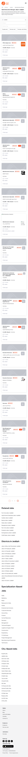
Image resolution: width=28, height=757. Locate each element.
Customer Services (6, 610)
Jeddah (11, 7)
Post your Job (5, 727)
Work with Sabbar (6, 714)
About (4, 710)
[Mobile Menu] (25, 3)
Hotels (3, 605)
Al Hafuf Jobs (5, 666)
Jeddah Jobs (5, 656)
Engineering (4, 633)
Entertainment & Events (7, 608)
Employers (5, 725)
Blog (4, 712)
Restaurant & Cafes (6, 603)
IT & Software (5, 635)
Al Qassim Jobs (5, 663)
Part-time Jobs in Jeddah (8, 528)
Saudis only (5, 29)
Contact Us (5, 718)
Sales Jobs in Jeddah (7, 523)
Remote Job (12, 29)
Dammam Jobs (5, 659)
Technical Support (6, 625)
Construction (5, 630)
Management (5, 623)
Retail (3, 600)
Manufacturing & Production (8, 640)
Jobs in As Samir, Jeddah (8, 580)
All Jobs (6, 7)
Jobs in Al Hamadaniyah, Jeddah (9, 573)
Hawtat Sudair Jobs (6, 688)
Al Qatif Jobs (5, 676)
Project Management (7, 638)
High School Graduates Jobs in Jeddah (11, 515)
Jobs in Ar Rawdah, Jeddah (8, 551)
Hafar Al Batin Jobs (6, 671)
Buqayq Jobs (5, 696)
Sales (3, 596)
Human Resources (6, 618)
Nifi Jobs (4, 683)
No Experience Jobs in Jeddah (9, 533)
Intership (4, 716)
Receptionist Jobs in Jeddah (8, 525)
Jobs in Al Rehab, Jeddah (7, 556)
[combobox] (15, 23)
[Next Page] (18, 501)
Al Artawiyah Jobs (6, 691)
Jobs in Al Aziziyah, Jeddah (8, 566)
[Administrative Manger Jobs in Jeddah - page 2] (18, 501)
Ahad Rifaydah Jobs (6, 673)
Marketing (4, 598)
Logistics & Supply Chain (8, 628)
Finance (3, 615)
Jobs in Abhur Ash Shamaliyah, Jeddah (11, 546)
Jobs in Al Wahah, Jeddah (8, 568)
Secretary (4, 620)
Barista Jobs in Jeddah (7, 520)
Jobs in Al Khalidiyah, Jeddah (8, 554)
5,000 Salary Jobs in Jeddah (8, 535)
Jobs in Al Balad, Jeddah (7, 571)
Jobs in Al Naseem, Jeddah (8, 563)
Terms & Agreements (13, 753)
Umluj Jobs (4, 701)
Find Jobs (5, 734)
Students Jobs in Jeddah (7, 530)
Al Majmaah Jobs (6, 668)
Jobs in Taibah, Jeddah (7, 558)
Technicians (5, 643)
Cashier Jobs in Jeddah (7, 518)
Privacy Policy (5, 753)
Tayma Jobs (4, 678)
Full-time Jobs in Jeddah (7, 513)
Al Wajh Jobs (5, 693)
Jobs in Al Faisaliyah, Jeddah (8, 549)
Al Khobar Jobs (5, 661)
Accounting (4, 613)
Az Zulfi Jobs (5, 698)
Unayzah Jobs (5, 681)
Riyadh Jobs (4, 654)
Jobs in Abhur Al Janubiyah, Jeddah (10, 561)
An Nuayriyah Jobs (6, 686)
